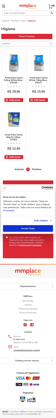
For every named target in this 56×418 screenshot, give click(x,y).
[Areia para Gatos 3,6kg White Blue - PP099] (14, 63)
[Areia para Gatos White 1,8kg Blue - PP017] (38, 63)
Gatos (23, 21)
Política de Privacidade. (30, 245)
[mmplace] (27, 8)
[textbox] (28, 13)
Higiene (31, 20)
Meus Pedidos (28, 301)
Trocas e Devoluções (28, 312)
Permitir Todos (28, 228)
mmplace (5, 21)
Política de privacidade (28, 309)
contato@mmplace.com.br (27, 350)
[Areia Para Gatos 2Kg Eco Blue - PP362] (14, 120)
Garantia (28, 305)
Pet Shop (15, 21)
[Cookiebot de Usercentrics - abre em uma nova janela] (41, 188)
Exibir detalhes (41, 220)
